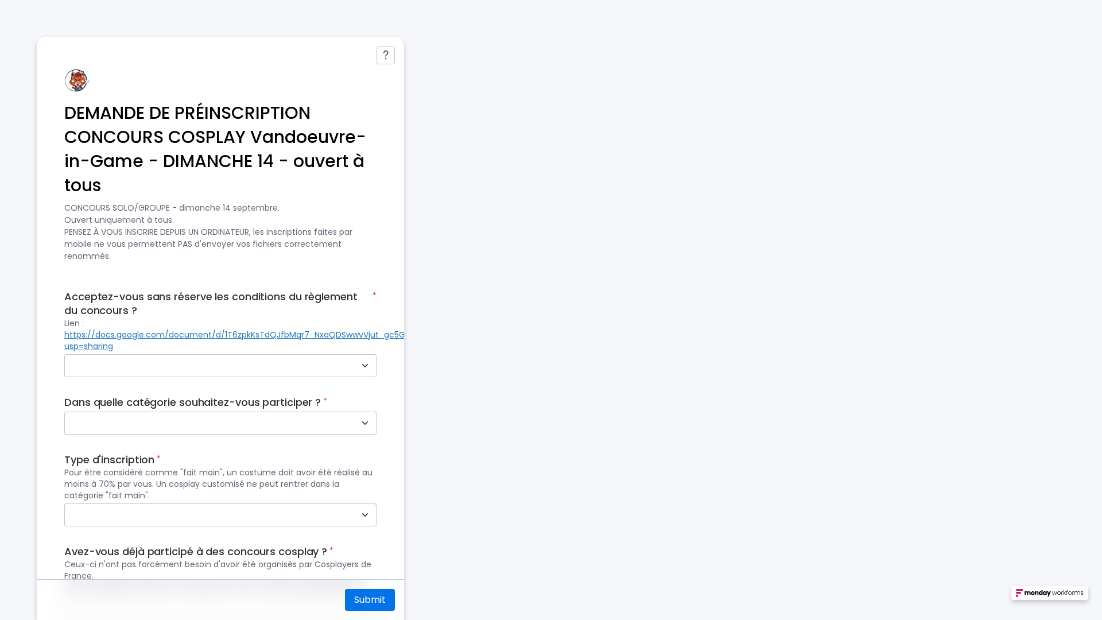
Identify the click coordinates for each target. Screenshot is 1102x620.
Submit (370, 599)
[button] (1050, 597)
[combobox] (207, 365)
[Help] (386, 55)
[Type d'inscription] (365, 515)
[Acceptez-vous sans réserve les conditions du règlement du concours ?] (365, 365)
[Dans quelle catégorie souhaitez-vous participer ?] (365, 423)
